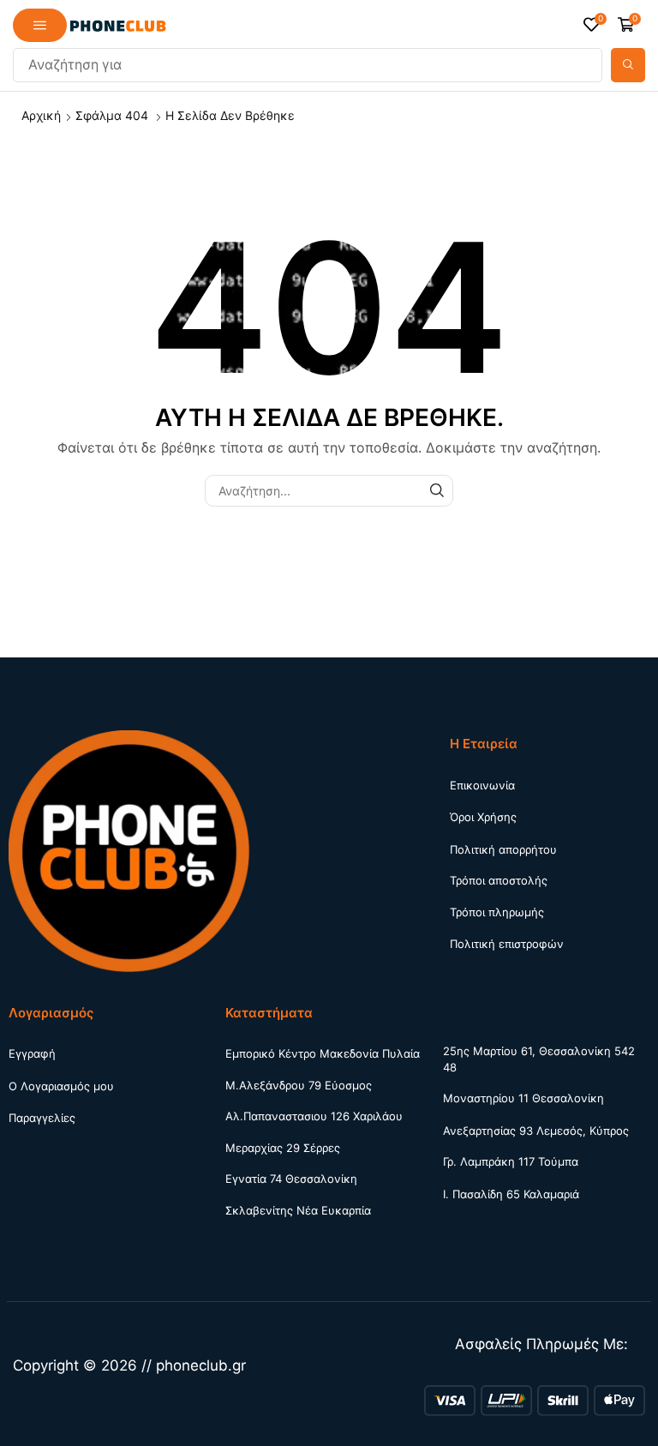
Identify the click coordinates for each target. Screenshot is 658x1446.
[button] (40, 25)
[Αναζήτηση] (628, 65)
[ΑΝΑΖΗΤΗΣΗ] (437, 491)
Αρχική (41, 115)
